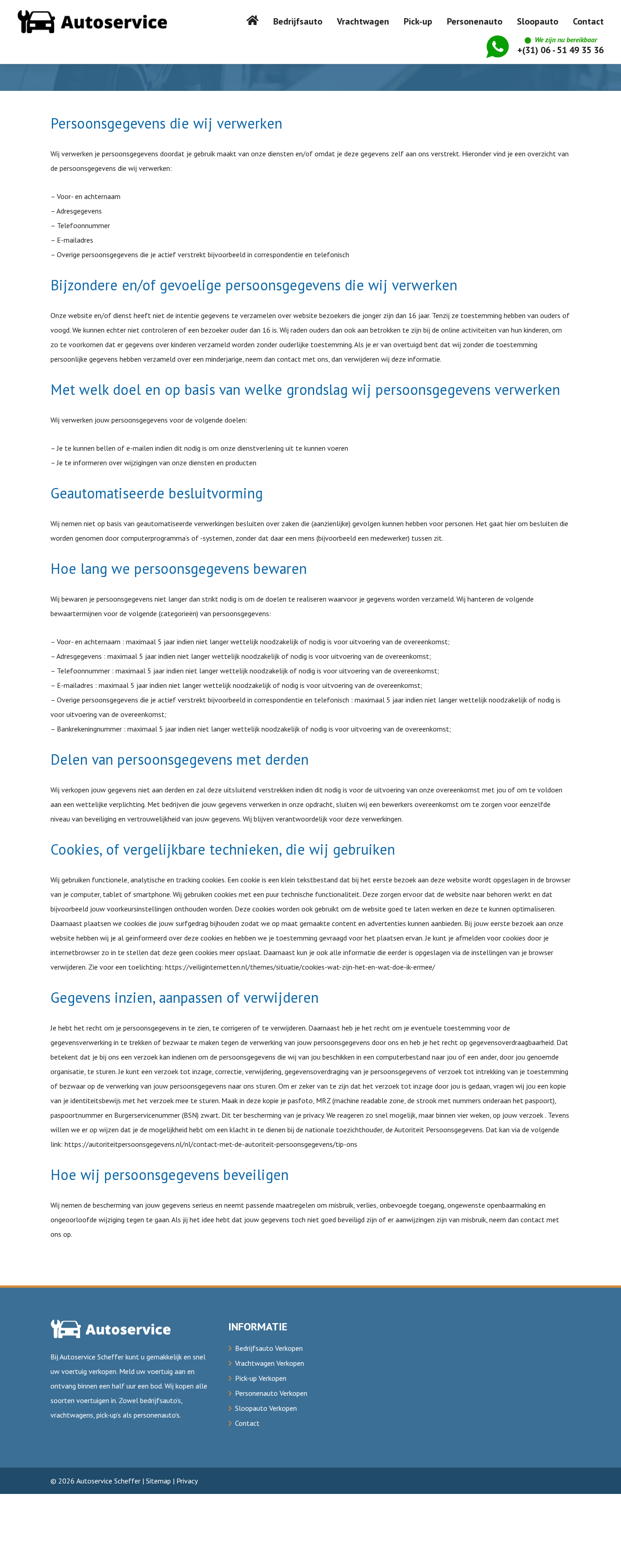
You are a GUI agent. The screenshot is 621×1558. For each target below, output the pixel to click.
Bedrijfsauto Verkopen (269, 1348)
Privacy (187, 1480)
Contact (247, 1423)
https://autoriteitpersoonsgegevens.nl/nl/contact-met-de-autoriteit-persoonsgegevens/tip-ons (211, 1144)
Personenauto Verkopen (271, 1393)
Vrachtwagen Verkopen (269, 1363)
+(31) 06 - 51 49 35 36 (560, 45)
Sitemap (158, 1480)
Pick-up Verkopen (260, 1378)
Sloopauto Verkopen (266, 1408)
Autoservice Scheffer (108, 1480)
